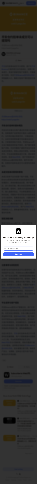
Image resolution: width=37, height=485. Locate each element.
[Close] (34, 227)
